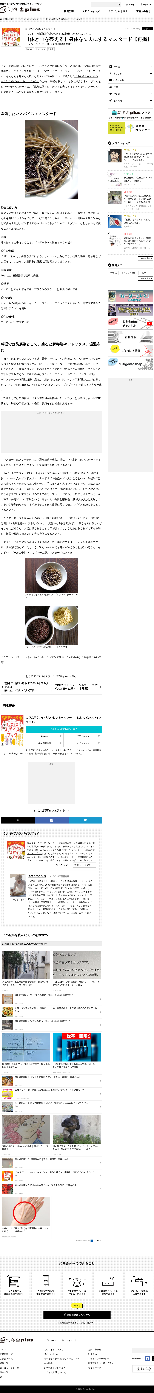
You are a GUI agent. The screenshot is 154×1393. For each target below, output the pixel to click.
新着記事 (69, 11)
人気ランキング (91, 11)
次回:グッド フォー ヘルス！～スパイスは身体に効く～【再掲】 (75, 686)
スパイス (41, 49)
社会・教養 (118, 80)
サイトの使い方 (51, 1354)
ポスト (149, 28)
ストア (3, 1377)
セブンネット (83, 743)
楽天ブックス (83, 736)
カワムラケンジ (37, 876)
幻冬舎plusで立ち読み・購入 (63, 729)
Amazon (45, 736)
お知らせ (118, 100)
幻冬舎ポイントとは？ (54, 1368)
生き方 (117, 67)
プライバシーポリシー (98, 1358)
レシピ (30, 49)
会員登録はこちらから (78, 1314)
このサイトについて (53, 1349)
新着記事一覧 (6, 1354)
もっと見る (145, 258)
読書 (116, 87)
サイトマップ (94, 1368)
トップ (3, 1349)
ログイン (147, 4)
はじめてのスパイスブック (28, 19)
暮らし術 (9, 19)
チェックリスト (130, 273)
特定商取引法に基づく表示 (101, 1363)
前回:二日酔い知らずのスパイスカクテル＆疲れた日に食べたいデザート (27, 687)
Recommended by (83, 1240)
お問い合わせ (94, 1349)
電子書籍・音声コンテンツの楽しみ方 (62, 1358)
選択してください (82, 865)
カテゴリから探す (118, 11)
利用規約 (92, 1354)
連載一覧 (4, 1363)
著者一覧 (4, 1372)
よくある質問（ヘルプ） (55, 1372)
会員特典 (48, 1363)
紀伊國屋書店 (44, 743)
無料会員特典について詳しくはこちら (77, 1323)
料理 (52, 49)
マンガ (117, 94)
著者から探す (143, 11)
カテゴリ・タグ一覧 (9, 1368)
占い (145, 273)
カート (132, 4)
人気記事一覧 (6, 1358)
